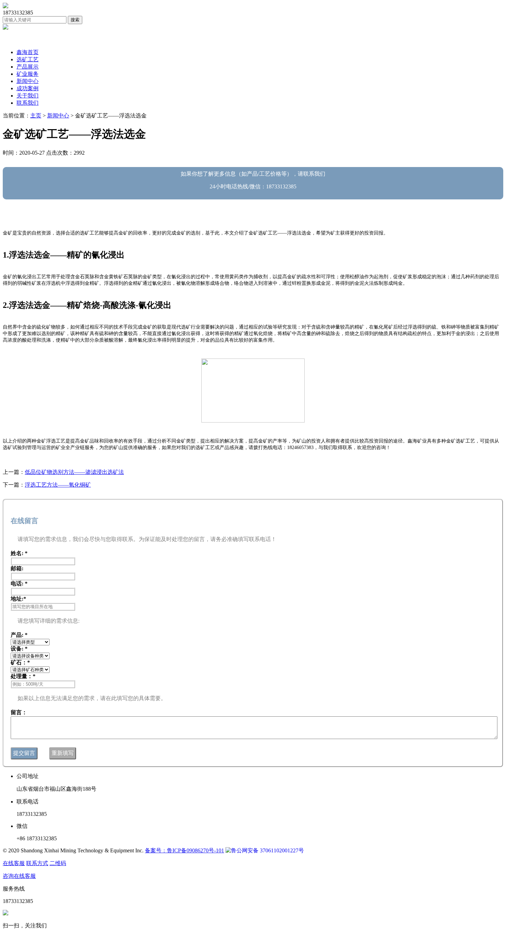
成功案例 (28, 88)
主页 (35, 115)
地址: (18, 599)
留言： (19, 712)
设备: (19, 649)
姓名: (19, 553)
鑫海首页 (28, 52)
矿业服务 (28, 74)
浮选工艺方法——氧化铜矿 (58, 485)
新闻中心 (28, 81)
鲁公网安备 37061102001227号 (267, 850)
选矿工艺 (28, 59)
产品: (19, 635)
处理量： (23, 676)
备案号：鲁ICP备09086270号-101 (184, 850)
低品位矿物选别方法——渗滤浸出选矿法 (74, 472)
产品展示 (28, 67)
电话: (19, 583)
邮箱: (17, 568)
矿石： (20, 662)
